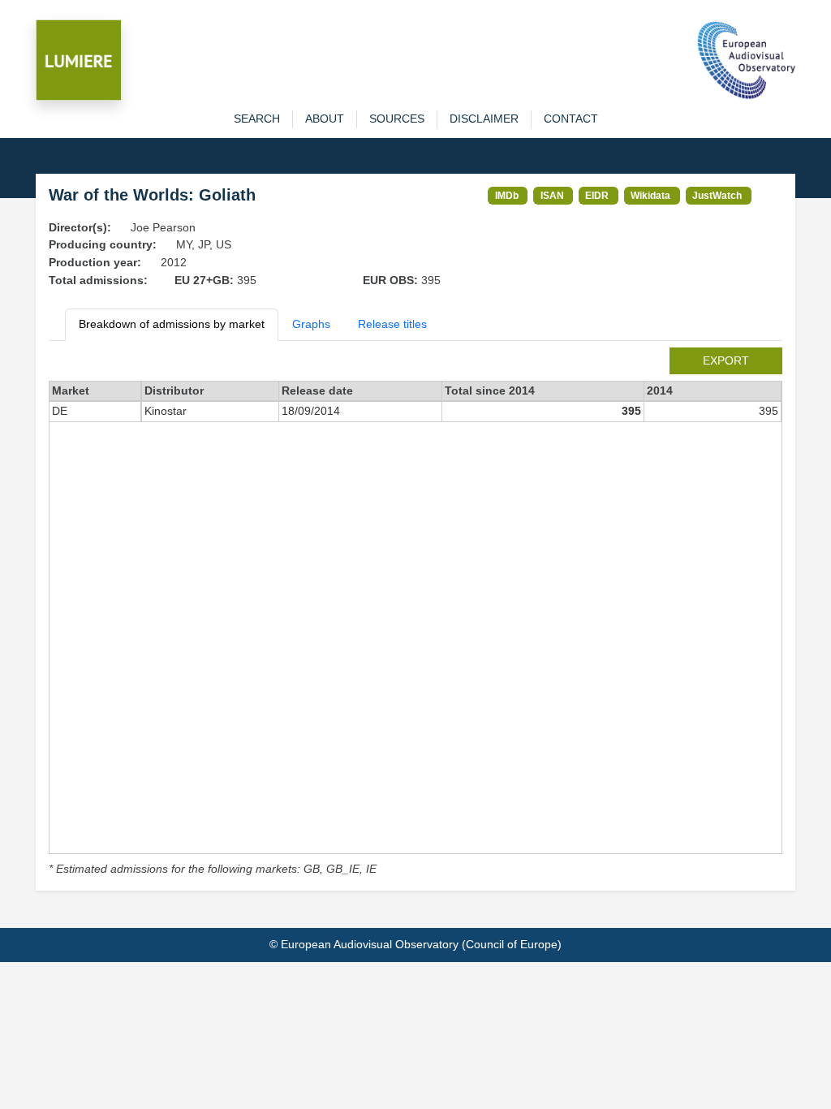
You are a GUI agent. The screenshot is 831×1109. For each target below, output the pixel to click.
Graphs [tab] (311, 323)
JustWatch (717, 195)
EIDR (597, 195)
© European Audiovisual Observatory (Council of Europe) (415, 944)
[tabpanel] (415, 612)
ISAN (552, 195)
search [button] (257, 118)
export (726, 360)
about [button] (324, 118)
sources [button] (396, 118)
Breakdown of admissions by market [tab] (172, 323)
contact (571, 118)
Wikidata (650, 195)
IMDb (507, 195)
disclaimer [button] (484, 118)
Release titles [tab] (392, 323)
